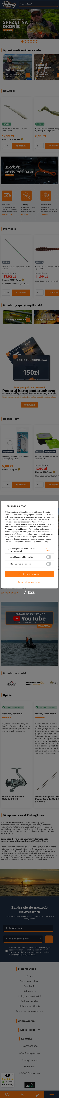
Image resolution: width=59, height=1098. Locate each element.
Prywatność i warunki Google (16, 529)
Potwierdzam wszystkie (30, 574)
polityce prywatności (24, 524)
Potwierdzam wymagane (29, 582)
